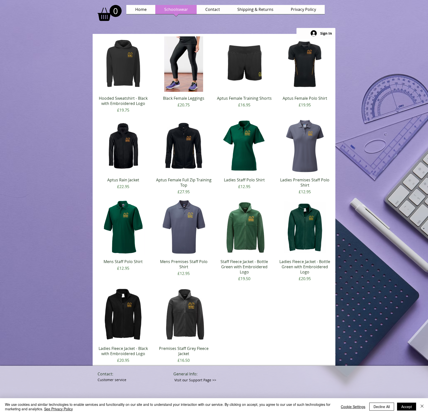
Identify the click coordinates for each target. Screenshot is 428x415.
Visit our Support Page (195, 380)
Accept (406, 406)
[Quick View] (123, 64)
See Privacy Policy (58, 408)
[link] (110, 13)
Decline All (382, 406)
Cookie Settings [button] (353, 406)
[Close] (422, 406)
